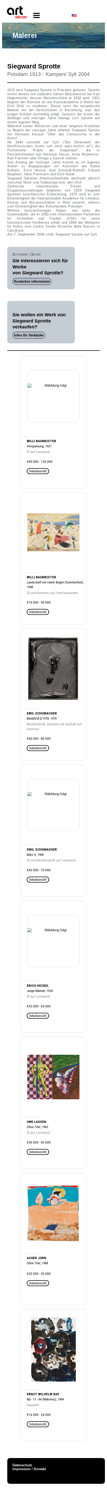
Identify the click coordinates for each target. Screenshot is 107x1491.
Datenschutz (22, 1465)
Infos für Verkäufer (29, 335)
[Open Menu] (36, 15)
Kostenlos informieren (32, 281)
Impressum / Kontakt (29, 1469)
